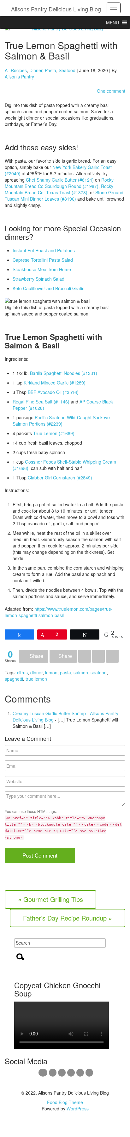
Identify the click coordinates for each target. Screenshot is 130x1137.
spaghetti (14, 679)
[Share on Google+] (84, 656)
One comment (111, 91)
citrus (22, 672)
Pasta (50, 70)
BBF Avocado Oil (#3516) (53, 392)
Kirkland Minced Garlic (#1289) (55, 382)
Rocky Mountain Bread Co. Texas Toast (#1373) (59, 189)
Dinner (35, 70)
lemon (51, 672)
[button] (112, 22)
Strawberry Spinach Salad (38, 279)
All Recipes (16, 70)
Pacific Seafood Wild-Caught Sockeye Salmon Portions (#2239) (61, 420)
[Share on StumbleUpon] (112, 656)
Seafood (67, 70)
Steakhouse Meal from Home (42, 269)
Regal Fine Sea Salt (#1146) (41, 401)
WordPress (78, 1108)
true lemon (36, 679)
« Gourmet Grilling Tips (50, 899)
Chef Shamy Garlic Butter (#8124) (60, 180)
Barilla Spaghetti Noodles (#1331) (63, 373)
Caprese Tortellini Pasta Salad (43, 260)
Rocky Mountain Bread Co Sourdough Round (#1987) (59, 183)
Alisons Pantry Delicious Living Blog (56, 9)
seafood (99, 672)
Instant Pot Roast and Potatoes (44, 250)
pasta (65, 672)
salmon (81, 672)
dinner (36, 672)
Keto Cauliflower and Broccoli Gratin (49, 288)
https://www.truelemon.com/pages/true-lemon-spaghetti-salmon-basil (59, 612)
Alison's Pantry (19, 76)
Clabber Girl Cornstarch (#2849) (60, 477)
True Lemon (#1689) (53, 433)
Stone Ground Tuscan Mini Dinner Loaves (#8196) (64, 195)
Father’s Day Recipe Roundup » (67, 917)
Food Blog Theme (65, 1102)
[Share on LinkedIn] (98, 656)
